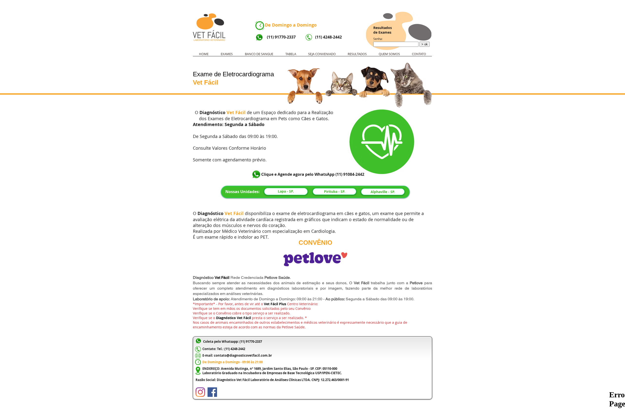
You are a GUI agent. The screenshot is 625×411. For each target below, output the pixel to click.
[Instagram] (200, 392)
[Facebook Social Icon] (212, 392)
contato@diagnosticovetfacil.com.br (243, 355)
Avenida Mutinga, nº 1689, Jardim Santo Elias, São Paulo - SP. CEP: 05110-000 (279, 368)
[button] (227, 55)
